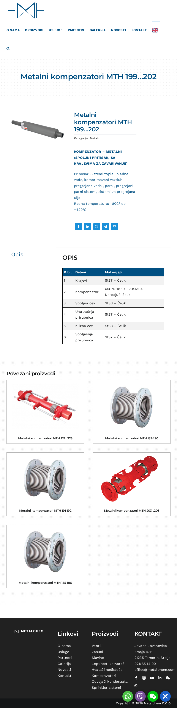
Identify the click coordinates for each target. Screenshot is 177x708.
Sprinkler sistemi (106, 687)
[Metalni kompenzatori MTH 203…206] (131, 479)
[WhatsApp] (96, 226)
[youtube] (152, 678)
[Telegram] (105, 226)
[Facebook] (78, 226)
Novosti (64, 670)
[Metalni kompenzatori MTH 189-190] (131, 406)
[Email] (114, 226)
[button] (7, 48)
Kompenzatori (104, 676)
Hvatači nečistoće (107, 670)
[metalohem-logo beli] (29, 631)
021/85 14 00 (145, 664)
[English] (156, 30)
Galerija (64, 664)
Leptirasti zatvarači (108, 664)
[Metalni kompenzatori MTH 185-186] (45, 551)
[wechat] (168, 678)
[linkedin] (159, 678)
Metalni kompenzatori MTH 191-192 (45, 511)
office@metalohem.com (155, 670)
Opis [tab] (17, 254)
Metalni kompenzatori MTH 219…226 (45, 438)
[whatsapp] (135, 685)
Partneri (65, 658)
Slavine (98, 658)
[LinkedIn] (87, 226)
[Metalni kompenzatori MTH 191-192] (45, 479)
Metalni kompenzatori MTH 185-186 (45, 583)
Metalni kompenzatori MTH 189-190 (131, 438)
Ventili (97, 646)
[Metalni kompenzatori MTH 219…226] (45, 406)
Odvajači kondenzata (110, 681)
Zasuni (97, 652)
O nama (64, 646)
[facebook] (136, 678)
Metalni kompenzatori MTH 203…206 (131, 511)
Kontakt (64, 676)
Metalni (95, 138)
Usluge (63, 652)
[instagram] (144, 678)
